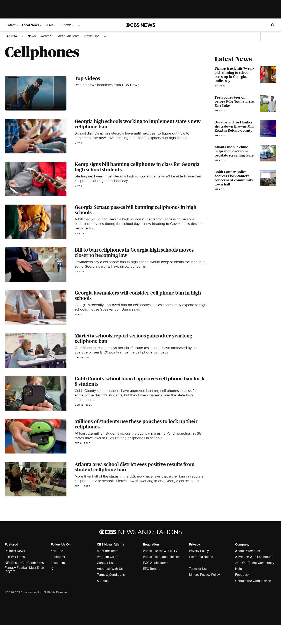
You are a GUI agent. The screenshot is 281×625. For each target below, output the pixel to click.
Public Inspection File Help (162, 556)
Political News (15, 550)
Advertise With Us (110, 568)
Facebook (58, 556)
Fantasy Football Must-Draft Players (24, 569)
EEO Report (151, 568)
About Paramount (247, 550)
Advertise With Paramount (254, 556)
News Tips (91, 36)
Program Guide (107, 556)
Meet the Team (107, 550)
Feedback (242, 574)
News (32, 36)
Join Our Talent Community (254, 562)
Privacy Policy (199, 550)
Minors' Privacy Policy (204, 574)
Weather (46, 36)
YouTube (57, 550)
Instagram (58, 562)
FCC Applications (155, 562)
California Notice (201, 556)
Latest (11, 25)
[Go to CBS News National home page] (140, 25)
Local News (31, 25)
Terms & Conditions (111, 574)
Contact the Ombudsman (253, 580)
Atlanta (11, 36)
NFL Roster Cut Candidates (24, 562)
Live (50, 25)
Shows (67, 25)
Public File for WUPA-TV (160, 550)
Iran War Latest (15, 556)
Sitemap (103, 580)
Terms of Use (198, 568)
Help (238, 568)
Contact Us (105, 562)
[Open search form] (273, 25)
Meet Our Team (68, 36)
